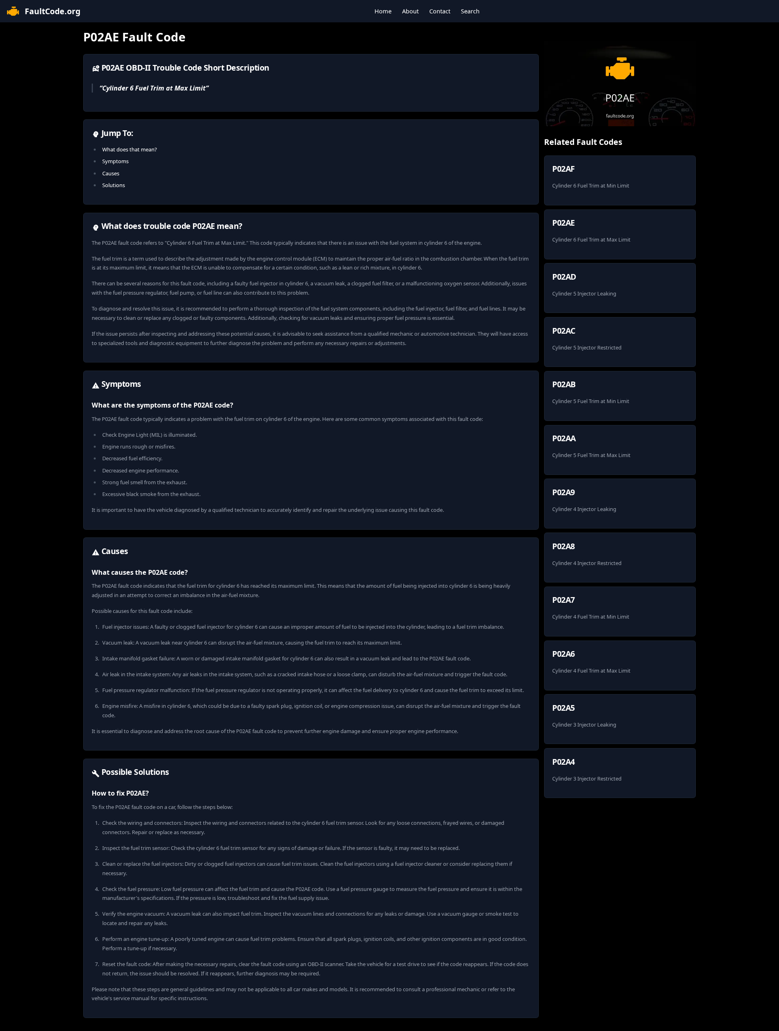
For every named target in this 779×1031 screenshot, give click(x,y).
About (410, 11)
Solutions (113, 185)
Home (383, 11)
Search (470, 11)
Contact (439, 11)
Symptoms (115, 161)
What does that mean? (129, 149)
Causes (110, 173)
